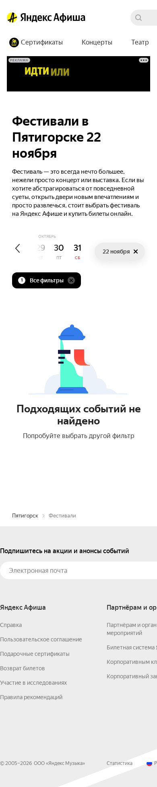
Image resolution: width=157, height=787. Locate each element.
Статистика (119, 763)
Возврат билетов (22, 668)
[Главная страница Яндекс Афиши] (12, 17)
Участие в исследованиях (33, 682)
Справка (11, 625)
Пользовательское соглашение (41, 639)
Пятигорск (25, 516)
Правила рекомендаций (31, 697)
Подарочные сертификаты (35, 654)
